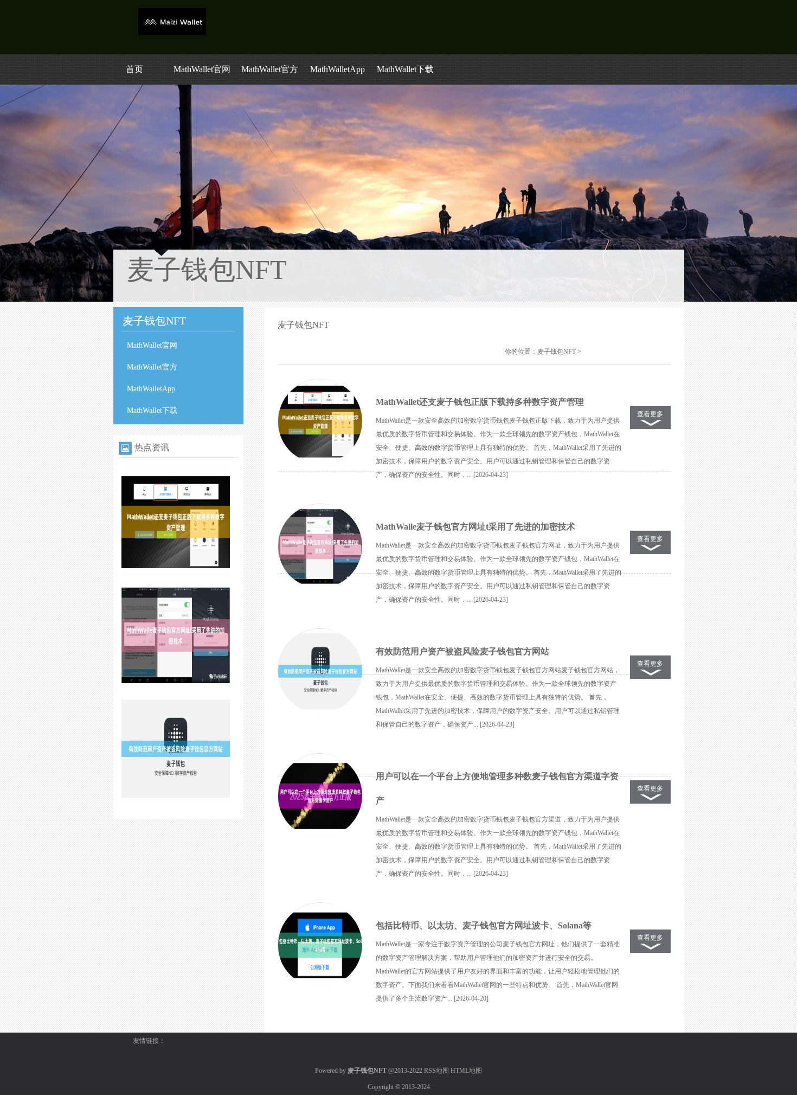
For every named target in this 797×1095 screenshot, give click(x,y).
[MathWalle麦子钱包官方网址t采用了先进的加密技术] (175, 687)
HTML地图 (466, 1070)
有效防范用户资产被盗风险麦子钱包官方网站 (462, 651)
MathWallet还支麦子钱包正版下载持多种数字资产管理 (480, 401)
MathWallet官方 (269, 69)
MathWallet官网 (201, 69)
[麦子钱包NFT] (172, 33)
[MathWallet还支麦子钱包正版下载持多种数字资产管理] (175, 574)
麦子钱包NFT (556, 351)
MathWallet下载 (405, 69)
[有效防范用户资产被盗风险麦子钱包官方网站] (175, 801)
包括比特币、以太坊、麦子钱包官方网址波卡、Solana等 (484, 925)
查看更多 (650, 414)
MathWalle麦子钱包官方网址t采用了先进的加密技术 (475, 526)
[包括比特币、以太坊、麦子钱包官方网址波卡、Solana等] (320, 945)
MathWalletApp (337, 69)
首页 (134, 69)
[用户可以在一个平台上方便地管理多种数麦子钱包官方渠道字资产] (320, 796)
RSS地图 (436, 1070)
